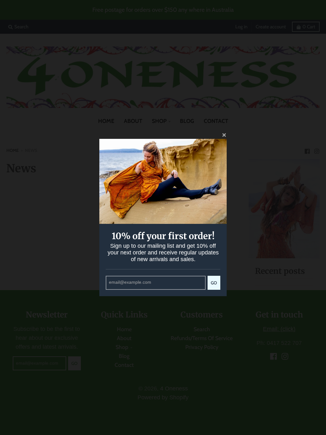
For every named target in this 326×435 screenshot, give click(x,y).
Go (214, 282)
